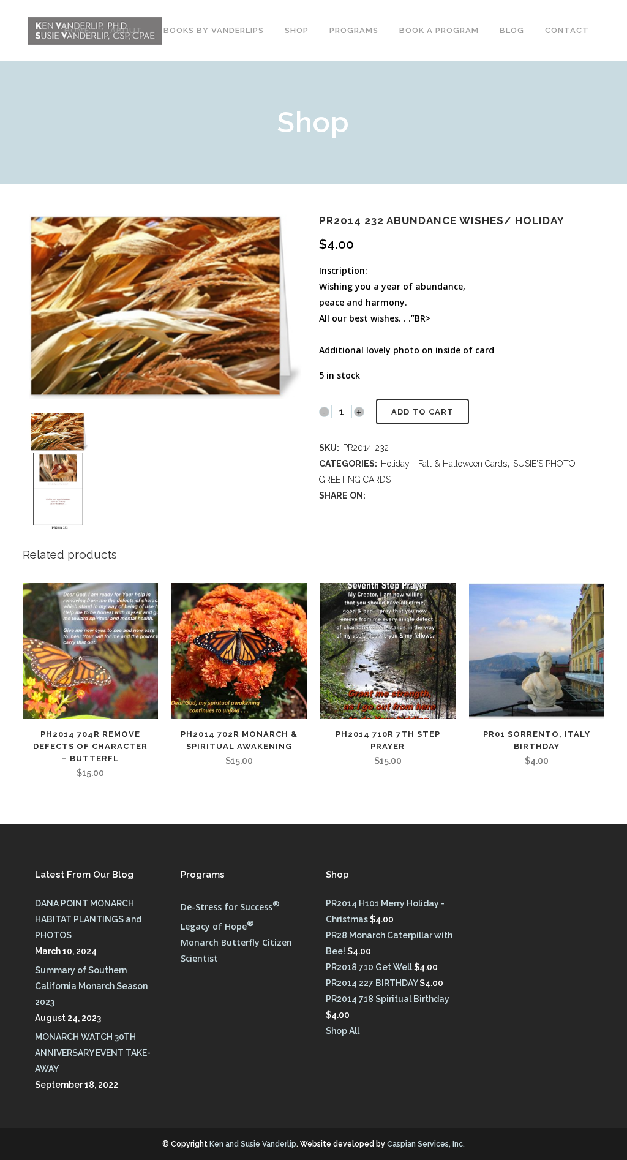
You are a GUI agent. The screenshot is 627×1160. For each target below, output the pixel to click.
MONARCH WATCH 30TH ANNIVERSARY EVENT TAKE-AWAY (93, 1053)
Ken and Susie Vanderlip (252, 1144)
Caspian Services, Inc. (426, 1144)
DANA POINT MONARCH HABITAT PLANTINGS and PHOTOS (88, 919)
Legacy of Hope (217, 926)
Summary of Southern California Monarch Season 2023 (91, 986)
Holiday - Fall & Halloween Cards (444, 464)
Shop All (342, 1031)
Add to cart (422, 411)
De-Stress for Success (230, 907)
